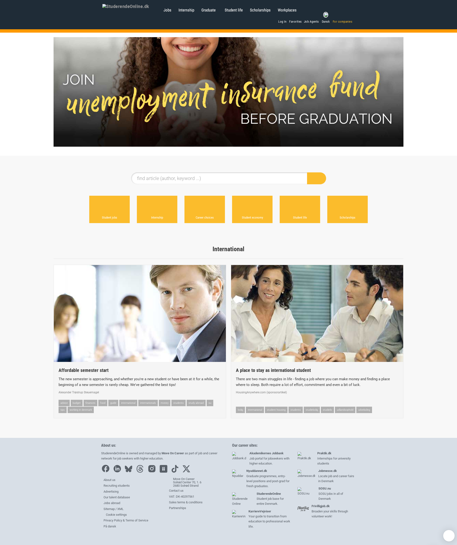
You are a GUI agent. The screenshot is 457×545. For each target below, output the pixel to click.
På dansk (110, 526)
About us (109, 480)
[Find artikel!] (316, 178)
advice (64, 403)
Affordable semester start (84, 370)
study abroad (196, 403)
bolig (240, 409)
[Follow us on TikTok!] (176, 471)
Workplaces (287, 10)
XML (120, 509)
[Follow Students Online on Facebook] (106, 471)
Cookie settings (116, 514)
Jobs (167, 10)
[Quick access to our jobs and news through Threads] (141, 471)
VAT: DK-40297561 (181, 496)
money (165, 403)
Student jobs (109, 217)
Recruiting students (117, 485)
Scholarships (260, 10)
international (128, 403)
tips (62, 409)
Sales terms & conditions (186, 502)
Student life (234, 10)
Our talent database (117, 497)
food (102, 403)
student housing (276, 409)
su (210, 403)
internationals (148, 403)
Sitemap (109, 509)
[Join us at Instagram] (153, 471)
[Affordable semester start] (140, 313)
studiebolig (312, 409)
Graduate (208, 10)
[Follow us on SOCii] (165, 471)
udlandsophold (345, 409)
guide (113, 403)
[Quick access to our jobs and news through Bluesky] (130, 471)
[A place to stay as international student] (317, 313)
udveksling (364, 409)
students (178, 403)
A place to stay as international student (273, 370)
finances (90, 403)
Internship (186, 10)
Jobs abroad (112, 503)
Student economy (252, 217)
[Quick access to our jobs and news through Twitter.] (188, 471)
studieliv (327, 409)
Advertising (111, 491)
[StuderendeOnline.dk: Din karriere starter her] (130, 6)
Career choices (205, 217)
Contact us (176, 490)
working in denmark (81, 409)
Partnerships (177, 508)
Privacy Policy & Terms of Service (126, 520)
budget (77, 403)
